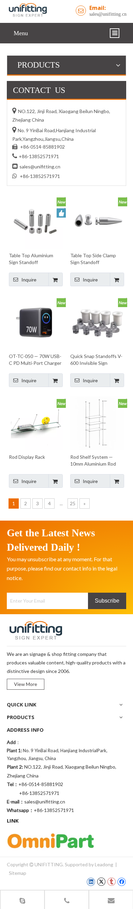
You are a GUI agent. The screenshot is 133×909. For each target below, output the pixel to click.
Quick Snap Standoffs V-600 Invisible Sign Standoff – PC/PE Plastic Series (96, 360)
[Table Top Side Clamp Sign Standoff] (97, 221)
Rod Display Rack (27, 457)
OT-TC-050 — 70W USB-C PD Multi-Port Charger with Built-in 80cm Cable (35, 360)
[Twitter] (101, 881)
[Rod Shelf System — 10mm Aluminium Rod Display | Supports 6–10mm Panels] (97, 423)
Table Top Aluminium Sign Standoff (31, 258)
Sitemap (17, 873)
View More (25, 684)
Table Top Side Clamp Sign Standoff (93, 258)
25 (72, 503)
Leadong (104, 864)
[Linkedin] (91, 881)
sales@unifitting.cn (108, 14)
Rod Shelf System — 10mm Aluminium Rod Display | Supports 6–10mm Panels (93, 460)
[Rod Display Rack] (36, 423)
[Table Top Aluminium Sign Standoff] (36, 221)
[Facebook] (121, 881)
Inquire (28, 280)
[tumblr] (111, 881)
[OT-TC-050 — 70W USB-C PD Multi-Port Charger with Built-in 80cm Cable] (36, 322)
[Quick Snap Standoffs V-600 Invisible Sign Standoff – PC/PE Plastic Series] (97, 322)
